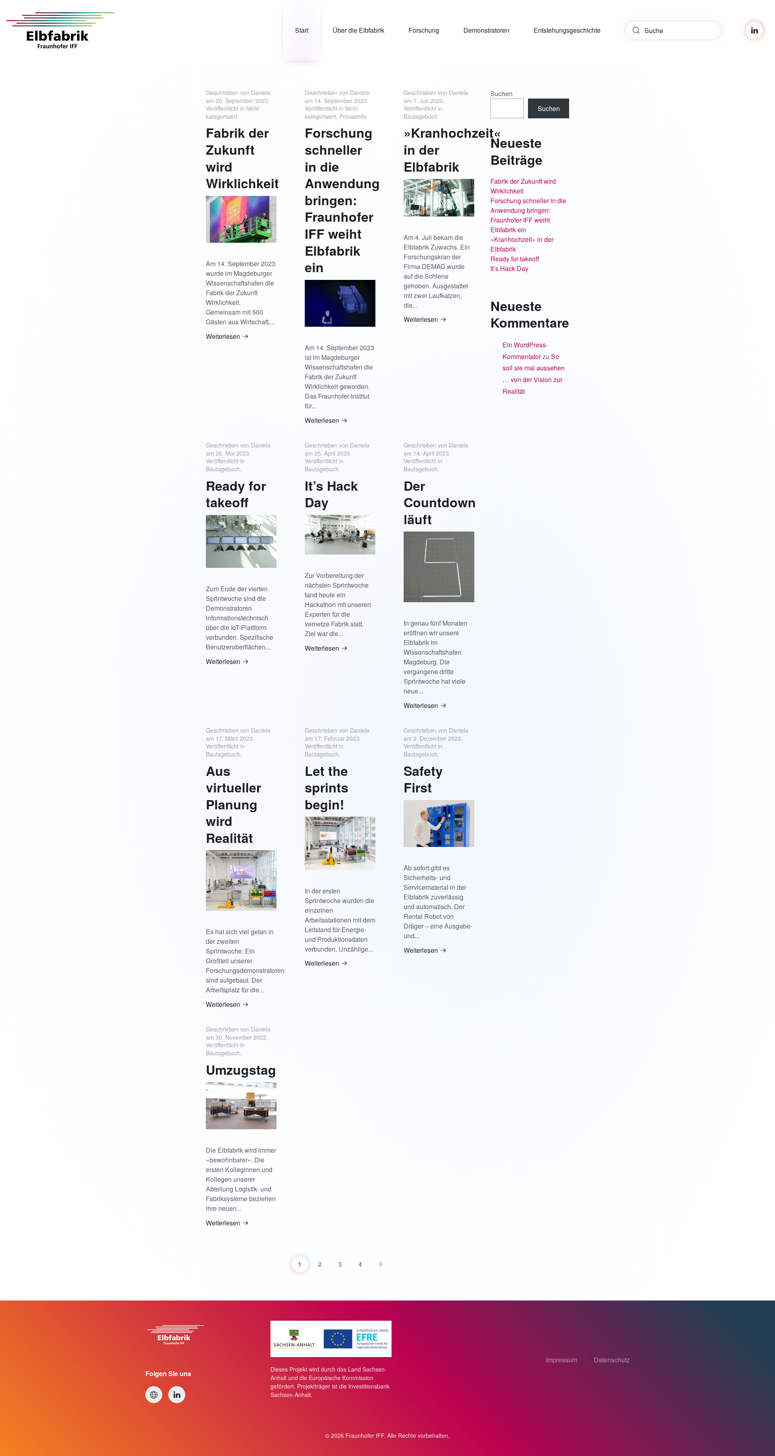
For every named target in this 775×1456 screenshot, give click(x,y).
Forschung (423, 30)
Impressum (561, 1359)
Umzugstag (241, 1069)
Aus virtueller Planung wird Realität (233, 804)
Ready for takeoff (236, 494)
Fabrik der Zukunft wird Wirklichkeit (242, 157)
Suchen (501, 93)
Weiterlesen (223, 336)
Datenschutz (612, 1359)
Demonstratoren (486, 30)
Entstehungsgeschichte (567, 30)
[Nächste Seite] (381, 1264)
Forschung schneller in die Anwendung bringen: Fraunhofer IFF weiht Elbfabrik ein (342, 199)
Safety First (423, 779)
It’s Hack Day (331, 494)
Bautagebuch (421, 116)
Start (301, 30)
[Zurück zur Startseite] (66, 30)
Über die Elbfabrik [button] (358, 30)
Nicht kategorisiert (232, 112)
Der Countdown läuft (440, 502)
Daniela (260, 92)
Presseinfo (353, 116)
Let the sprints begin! (326, 787)
